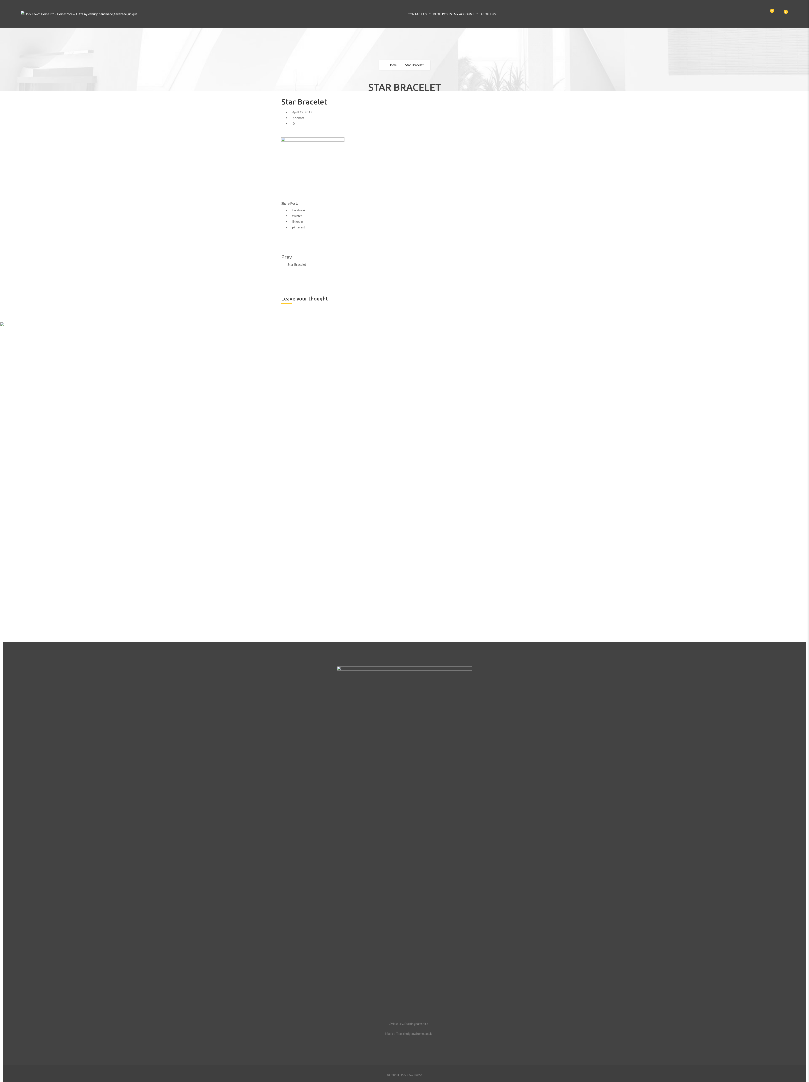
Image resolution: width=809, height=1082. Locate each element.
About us (488, 14)
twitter (297, 216)
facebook (298, 210)
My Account (464, 14)
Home (392, 65)
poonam (298, 118)
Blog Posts (442, 14)
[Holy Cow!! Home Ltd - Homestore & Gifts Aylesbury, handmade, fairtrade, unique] (79, 14)
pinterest (298, 227)
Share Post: (289, 203)
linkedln (297, 221)
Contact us (417, 14)
